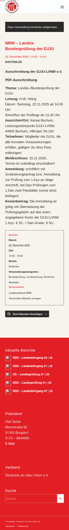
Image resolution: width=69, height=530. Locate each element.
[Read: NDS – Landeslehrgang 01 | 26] (8, 367)
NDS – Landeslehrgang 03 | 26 (32, 358)
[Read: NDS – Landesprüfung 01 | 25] (8, 384)
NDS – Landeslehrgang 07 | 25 (32, 391)
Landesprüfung (34, 276)
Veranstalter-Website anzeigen (25, 298)
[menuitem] (61, 7)
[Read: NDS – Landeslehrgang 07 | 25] (8, 392)
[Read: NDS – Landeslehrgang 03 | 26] (8, 359)
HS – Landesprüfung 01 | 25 (31, 374)
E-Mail (10, 443)
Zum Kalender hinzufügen (28, 314)
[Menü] (61, 7)
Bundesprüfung (17, 276)
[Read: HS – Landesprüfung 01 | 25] (8, 375)
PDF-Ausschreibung (21, 80)
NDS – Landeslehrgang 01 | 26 (32, 366)
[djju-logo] (28, 6)
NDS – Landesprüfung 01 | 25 (32, 383)
